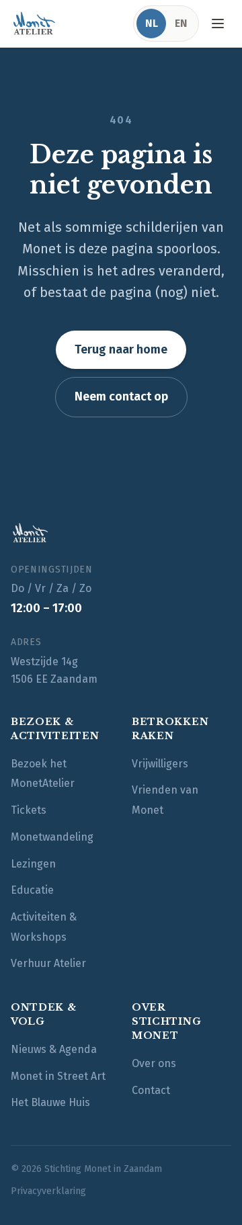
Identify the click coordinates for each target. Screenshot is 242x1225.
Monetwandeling (52, 837)
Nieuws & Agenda (54, 1049)
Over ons (154, 1063)
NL (151, 23)
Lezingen (33, 863)
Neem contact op (121, 396)
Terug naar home (121, 349)
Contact (151, 1090)
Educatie (32, 890)
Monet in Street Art (58, 1076)
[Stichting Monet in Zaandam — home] (33, 23)
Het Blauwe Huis (50, 1102)
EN (181, 23)
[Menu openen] (217, 23)
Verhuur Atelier (48, 963)
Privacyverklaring (48, 1191)
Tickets (28, 810)
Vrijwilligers (160, 763)
